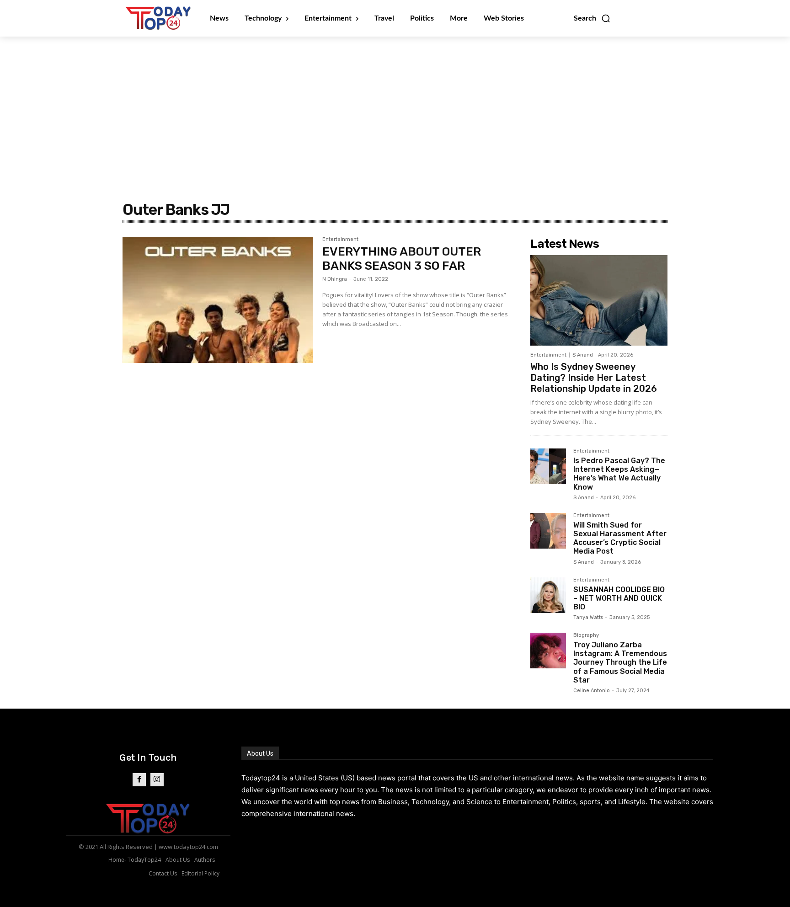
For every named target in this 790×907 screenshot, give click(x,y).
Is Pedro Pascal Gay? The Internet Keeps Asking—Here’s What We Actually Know (619, 473)
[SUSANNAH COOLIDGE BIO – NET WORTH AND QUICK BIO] (548, 595)
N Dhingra (334, 279)
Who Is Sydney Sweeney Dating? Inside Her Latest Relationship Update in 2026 (593, 377)
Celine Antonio (591, 691)
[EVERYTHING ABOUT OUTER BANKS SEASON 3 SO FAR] (218, 300)
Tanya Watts (588, 617)
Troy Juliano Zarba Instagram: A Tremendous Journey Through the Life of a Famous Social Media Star (620, 662)
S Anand (582, 355)
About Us (260, 753)
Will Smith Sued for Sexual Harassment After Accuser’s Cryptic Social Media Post (620, 538)
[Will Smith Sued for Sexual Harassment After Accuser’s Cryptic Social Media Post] (548, 531)
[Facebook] (139, 779)
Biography (586, 635)
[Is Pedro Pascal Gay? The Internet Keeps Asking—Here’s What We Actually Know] (548, 466)
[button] (592, 18)
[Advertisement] (395, 105)
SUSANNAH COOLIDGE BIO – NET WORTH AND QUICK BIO (619, 598)
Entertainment (340, 239)
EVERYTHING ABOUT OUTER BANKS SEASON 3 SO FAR (401, 259)
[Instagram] (157, 779)
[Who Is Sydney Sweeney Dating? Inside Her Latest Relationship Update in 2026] (598, 300)
